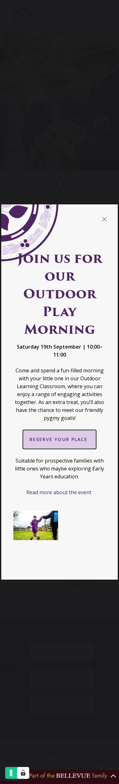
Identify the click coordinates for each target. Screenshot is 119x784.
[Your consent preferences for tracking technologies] (23, 773)
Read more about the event (59, 492)
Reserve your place (60, 439)
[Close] (104, 219)
